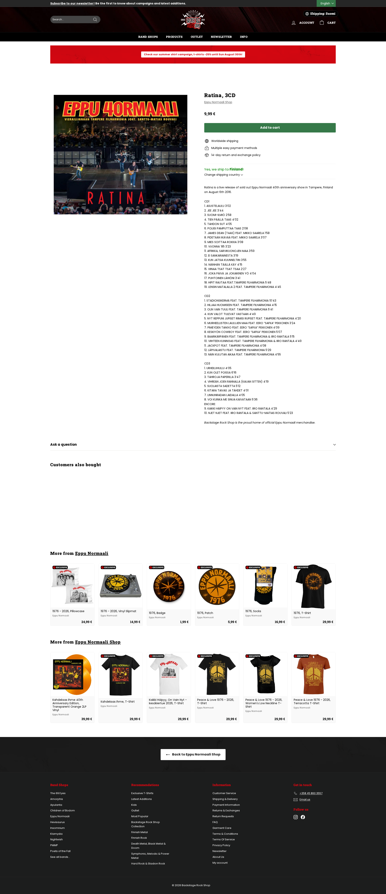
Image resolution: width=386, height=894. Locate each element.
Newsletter (221, 37)
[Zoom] (120, 155)
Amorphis (56, 799)
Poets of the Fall (60, 851)
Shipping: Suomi (322, 13)
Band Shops (148, 37)
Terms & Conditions (225, 834)
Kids (134, 805)
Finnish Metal (139, 832)
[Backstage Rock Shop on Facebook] (303, 817)
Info (244, 37)
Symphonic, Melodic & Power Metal (150, 856)
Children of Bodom (62, 810)
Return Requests (223, 816)
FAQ (215, 822)
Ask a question (63, 444)
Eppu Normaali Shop (218, 102)
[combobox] (75, 19)
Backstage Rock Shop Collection (145, 824)
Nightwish (56, 839)
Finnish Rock (139, 838)
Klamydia (56, 834)
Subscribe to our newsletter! (72, 3)
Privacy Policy (221, 845)
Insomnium (57, 828)
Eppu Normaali (92, 553)
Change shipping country (222, 175)
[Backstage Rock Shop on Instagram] (296, 817)
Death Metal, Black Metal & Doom (148, 846)
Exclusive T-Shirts (142, 793)
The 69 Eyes (58, 793)
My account (220, 863)
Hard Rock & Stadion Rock (148, 863)
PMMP (54, 845)
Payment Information (226, 805)
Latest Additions (141, 799)
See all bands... (60, 857)
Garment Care (222, 828)
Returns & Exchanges (226, 810)
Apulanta (56, 805)
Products (174, 37)
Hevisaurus (57, 822)
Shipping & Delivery (225, 799)
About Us (218, 857)
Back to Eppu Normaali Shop (195, 754)
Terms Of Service (224, 839)
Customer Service (224, 793)
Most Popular (139, 816)
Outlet (197, 37)
